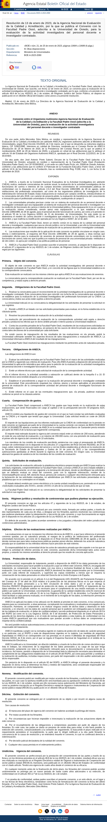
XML (39, 67)
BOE (23, 13)
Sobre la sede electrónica (23, 804)
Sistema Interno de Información (91, 804)
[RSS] (40, 813)
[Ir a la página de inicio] (54, 4)
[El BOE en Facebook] (53, 813)
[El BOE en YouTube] (67, 813)
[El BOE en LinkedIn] (60, 813)
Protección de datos (71, 804)
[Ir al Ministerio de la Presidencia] (5, 4)
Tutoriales (44, 806)
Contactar (8, 804)
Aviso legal (45, 804)
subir (98, 795)
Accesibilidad (56, 804)
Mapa (37, 804)
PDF (17, 67)
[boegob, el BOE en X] (47, 813)
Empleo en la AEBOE (58, 806)
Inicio (16, 13)
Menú (87, 9)
